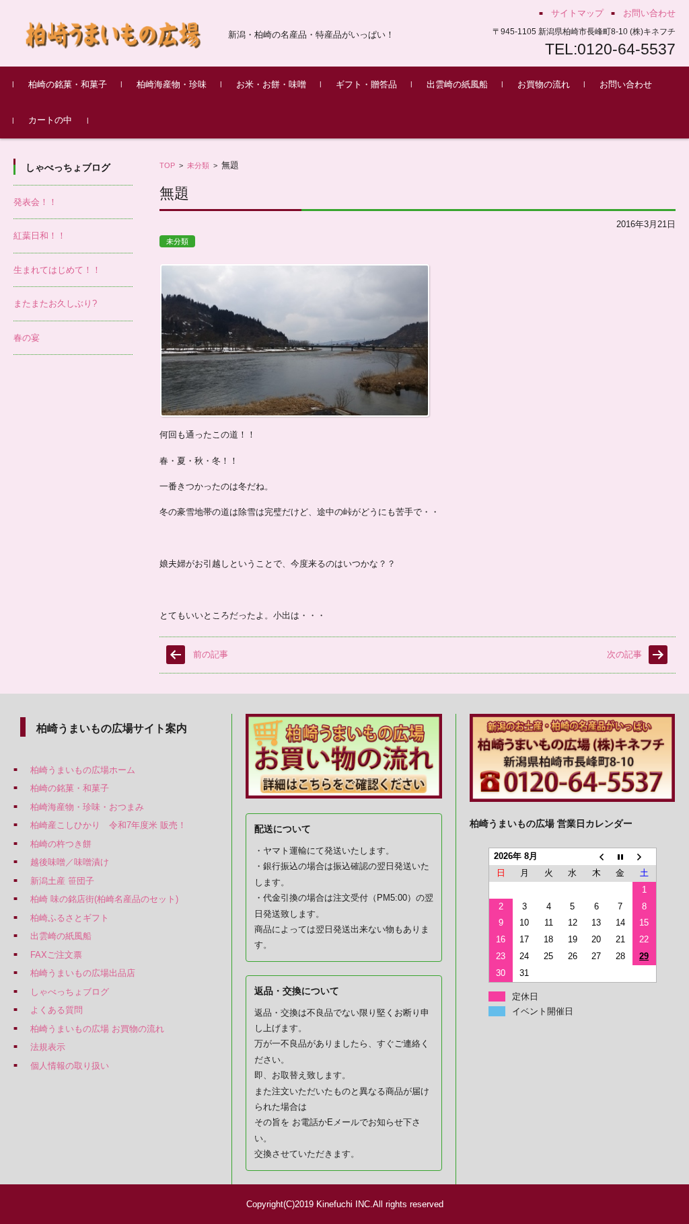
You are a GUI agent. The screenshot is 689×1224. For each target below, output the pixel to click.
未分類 (198, 165)
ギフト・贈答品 (366, 84)
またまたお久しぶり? (55, 303)
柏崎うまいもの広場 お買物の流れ (97, 1029)
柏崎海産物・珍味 (172, 84)
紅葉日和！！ (39, 236)
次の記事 (624, 654)
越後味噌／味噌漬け (69, 862)
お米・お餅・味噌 (271, 84)
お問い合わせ (626, 84)
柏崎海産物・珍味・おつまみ (87, 807)
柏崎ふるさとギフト (69, 918)
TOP (167, 165)
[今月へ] (620, 856)
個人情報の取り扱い (69, 1066)
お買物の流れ (543, 84)
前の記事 (210, 654)
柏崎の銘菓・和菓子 (67, 84)
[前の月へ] (596, 856)
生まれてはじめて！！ (57, 270)
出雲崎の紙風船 (457, 84)
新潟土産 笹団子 (62, 881)
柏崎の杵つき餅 (61, 844)
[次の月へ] (644, 856)
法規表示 (47, 1047)
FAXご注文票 (56, 955)
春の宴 (26, 338)
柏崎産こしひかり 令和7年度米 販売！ (108, 825)
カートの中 (50, 120)
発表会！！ (35, 202)
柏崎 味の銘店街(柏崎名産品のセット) (104, 899)
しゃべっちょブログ (69, 992)
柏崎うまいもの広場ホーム (82, 770)
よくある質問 (56, 1010)
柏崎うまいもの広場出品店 (82, 973)
